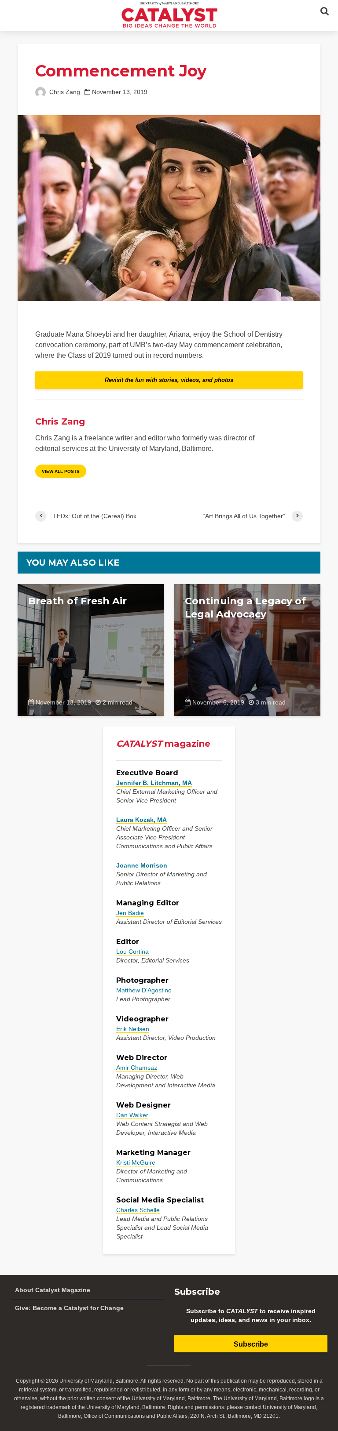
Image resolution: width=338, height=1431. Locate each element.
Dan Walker (132, 1115)
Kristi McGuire (135, 1162)
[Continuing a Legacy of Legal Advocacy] (247, 649)
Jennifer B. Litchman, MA (154, 782)
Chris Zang (64, 92)
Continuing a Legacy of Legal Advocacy (245, 607)
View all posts (61, 471)
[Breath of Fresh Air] (91, 649)
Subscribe (251, 1344)
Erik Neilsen (132, 1028)
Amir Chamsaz (136, 1067)
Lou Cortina (132, 951)
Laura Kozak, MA (141, 819)
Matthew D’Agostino (144, 990)
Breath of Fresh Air (77, 601)
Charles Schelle (138, 1209)
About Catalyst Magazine (52, 1289)
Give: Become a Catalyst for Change (69, 1307)
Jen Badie (130, 912)
